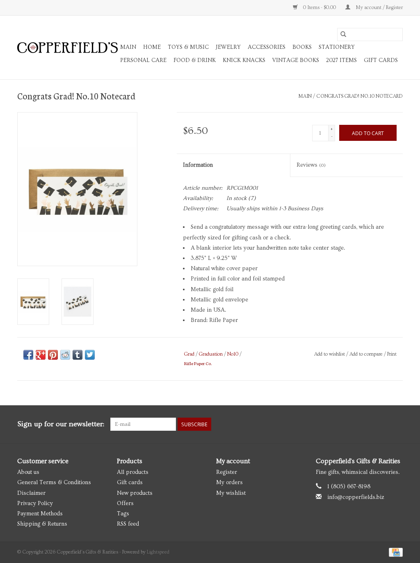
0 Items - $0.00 (319, 7)
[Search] (343, 34)
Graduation (211, 354)
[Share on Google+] (41, 355)
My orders (229, 482)
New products (135, 493)
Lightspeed (158, 552)
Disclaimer (31, 493)
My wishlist (231, 493)
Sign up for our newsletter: (60, 424)
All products (132, 472)
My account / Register (378, 7)
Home (152, 47)
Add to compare (366, 354)
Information (198, 165)
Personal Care (143, 60)
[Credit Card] (394, 551)
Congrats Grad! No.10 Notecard (359, 96)
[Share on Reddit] (65, 355)
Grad (189, 354)
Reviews (311, 165)
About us (28, 472)
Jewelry (228, 47)
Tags (123, 513)
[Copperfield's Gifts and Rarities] (67, 47)
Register (226, 472)
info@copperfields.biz (355, 497)
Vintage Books (295, 60)
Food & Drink (194, 60)
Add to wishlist (330, 354)
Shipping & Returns (42, 524)
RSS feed (128, 524)
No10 (232, 354)
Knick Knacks (244, 60)
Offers (125, 503)
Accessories (266, 47)
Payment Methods (40, 513)
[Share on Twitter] (90, 355)
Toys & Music (188, 47)
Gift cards (381, 60)
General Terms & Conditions (54, 482)
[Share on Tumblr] (77, 355)
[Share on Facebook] (28, 355)
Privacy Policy (35, 503)
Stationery (337, 47)
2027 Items (341, 60)
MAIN (128, 47)
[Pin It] (53, 355)
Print (392, 354)
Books (302, 47)
